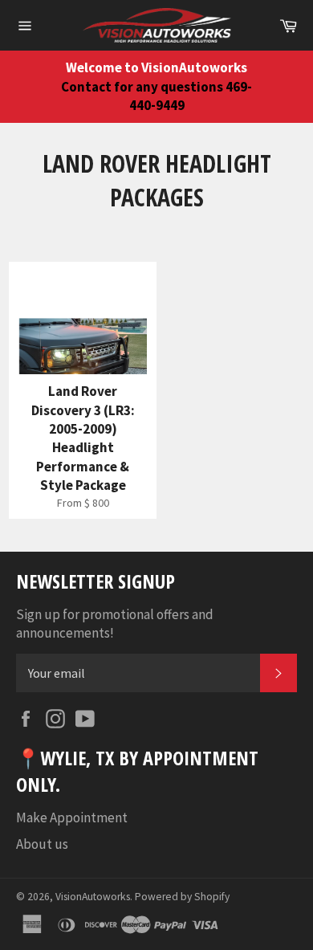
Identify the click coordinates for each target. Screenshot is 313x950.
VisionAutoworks (92, 896)
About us (42, 844)
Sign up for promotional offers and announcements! (114, 623)
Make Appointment (72, 817)
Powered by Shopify (182, 896)
